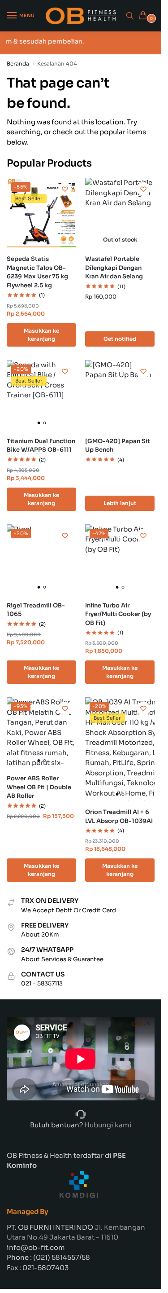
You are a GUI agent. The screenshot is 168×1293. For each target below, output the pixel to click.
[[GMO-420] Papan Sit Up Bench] (120, 395)
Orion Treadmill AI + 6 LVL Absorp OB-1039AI (119, 816)
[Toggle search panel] (129, 15)
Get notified (119, 338)
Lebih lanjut (119, 503)
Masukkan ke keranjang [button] (41, 334)
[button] (144, 15)
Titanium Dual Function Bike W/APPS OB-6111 (41, 445)
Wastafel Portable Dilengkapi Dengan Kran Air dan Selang (114, 267)
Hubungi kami (107, 1125)
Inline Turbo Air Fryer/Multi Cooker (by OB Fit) (118, 614)
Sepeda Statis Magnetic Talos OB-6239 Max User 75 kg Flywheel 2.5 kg (37, 272)
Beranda (18, 63)
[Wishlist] (65, 189)
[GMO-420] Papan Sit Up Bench (117, 445)
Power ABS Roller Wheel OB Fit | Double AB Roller (39, 787)
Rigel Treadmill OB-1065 (36, 610)
